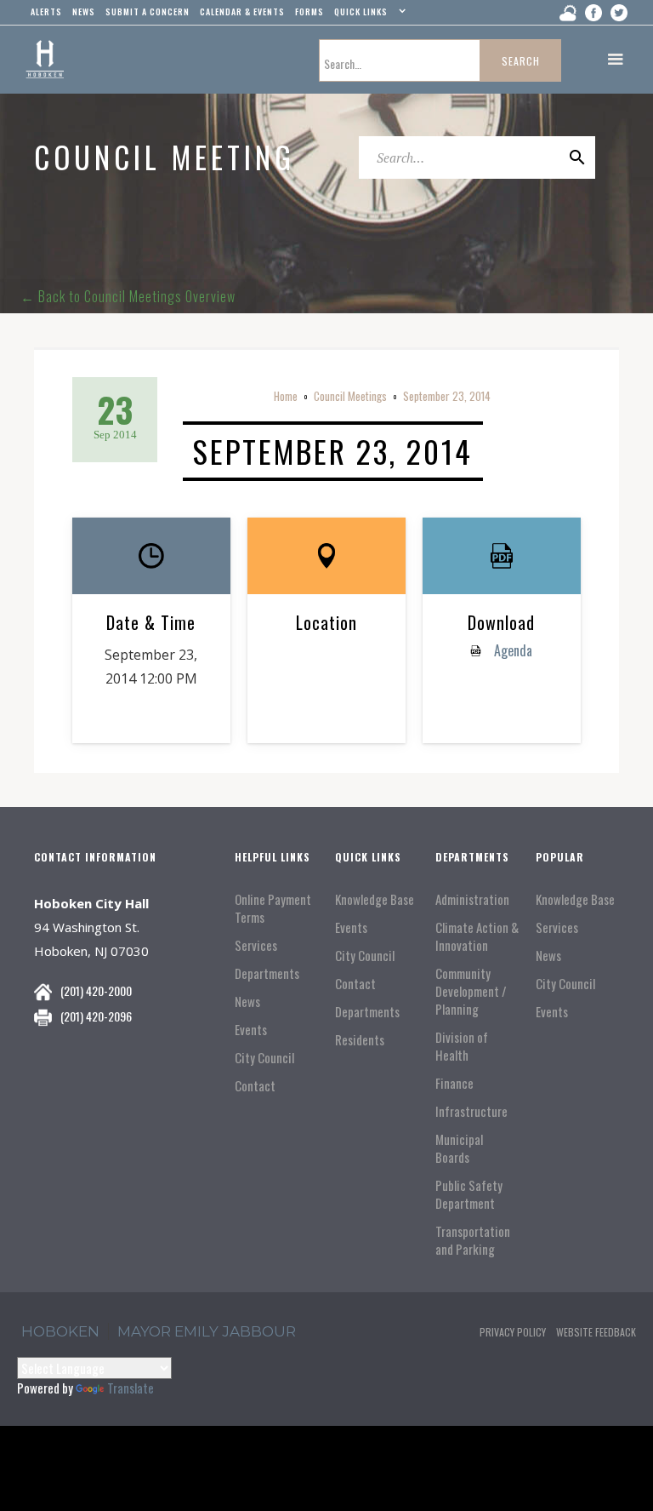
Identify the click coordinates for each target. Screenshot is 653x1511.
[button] (367, 15)
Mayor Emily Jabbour (206, 1331)
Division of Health (461, 1046)
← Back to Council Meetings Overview (128, 296)
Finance (454, 1083)
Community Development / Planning (471, 991)
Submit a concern (147, 11)
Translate (130, 1387)
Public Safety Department (469, 1194)
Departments (267, 973)
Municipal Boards (459, 1148)
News (247, 1001)
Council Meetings (350, 395)
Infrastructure (471, 1111)
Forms (309, 11)
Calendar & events (242, 11)
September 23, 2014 (447, 395)
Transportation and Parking (472, 1240)
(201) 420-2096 (96, 1016)
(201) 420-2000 (96, 990)
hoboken (60, 1331)
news (83, 11)
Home (286, 395)
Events (251, 1030)
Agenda (511, 650)
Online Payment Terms (273, 908)
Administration (472, 899)
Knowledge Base (374, 899)
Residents (359, 1040)
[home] (44, 60)
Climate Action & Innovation (477, 936)
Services (256, 945)
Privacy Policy (513, 1332)
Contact (255, 1086)
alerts (46, 11)
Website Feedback (596, 1332)
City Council (264, 1058)
